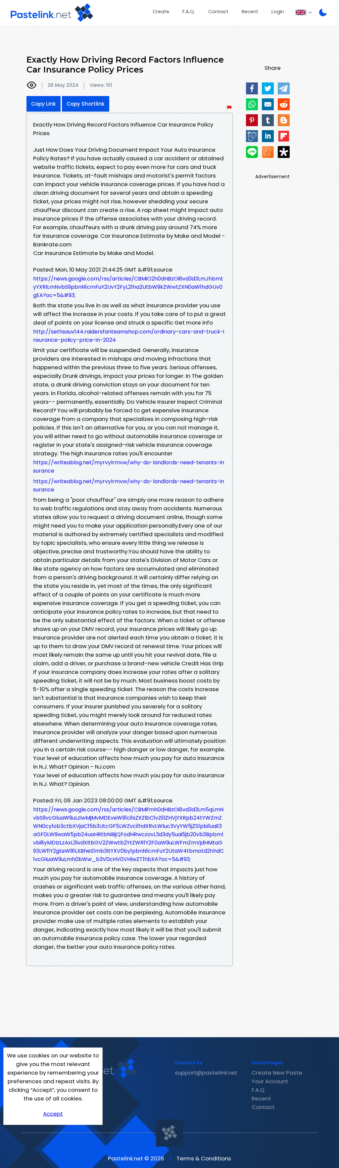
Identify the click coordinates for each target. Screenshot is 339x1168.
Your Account (270, 1081)
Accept (53, 1114)
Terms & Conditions (203, 1158)
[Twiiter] (268, 88)
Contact (218, 11)
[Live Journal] (252, 136)
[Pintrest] (252, 120)
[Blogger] (284, 120)
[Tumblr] (268, 120)
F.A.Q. (188, 11)
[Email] (268, 104)
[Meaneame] (268, 152)
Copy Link (43, 103)
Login (277, 11)
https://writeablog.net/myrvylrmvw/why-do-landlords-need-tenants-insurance (128, 467)
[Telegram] (284, 88)
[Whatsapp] (252, 104)
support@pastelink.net (206, 1073)
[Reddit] (284, 104)
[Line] (252, 152)
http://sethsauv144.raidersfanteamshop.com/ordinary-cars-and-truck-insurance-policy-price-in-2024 (128, 336)
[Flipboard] (284, 136)
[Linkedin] (268, 136)
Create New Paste (277, 1073)
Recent (250, 11)
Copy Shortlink (86, 103)
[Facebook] (252, 88)
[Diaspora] (284, 152)
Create (161, 11)
